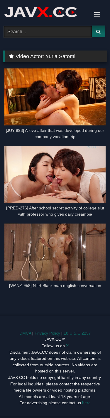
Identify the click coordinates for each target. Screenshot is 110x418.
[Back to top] (91, 400)
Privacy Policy (47, 333)
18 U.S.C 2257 (77, 333)
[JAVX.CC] (45, 12)
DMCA (25, 333)
